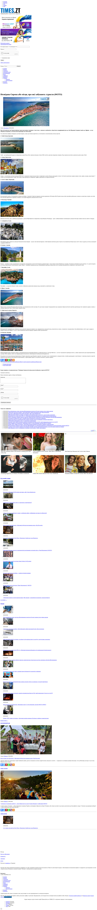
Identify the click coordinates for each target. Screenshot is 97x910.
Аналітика (5, 70)
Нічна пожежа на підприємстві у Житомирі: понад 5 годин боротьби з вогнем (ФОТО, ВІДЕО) (29, 423)
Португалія (22, 361)
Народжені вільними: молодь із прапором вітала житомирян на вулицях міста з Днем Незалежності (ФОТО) (27, 550)
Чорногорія (38, 361)
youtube (5, 5)
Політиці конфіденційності (75, 895)
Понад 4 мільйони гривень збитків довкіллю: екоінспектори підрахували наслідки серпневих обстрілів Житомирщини (35, 417)
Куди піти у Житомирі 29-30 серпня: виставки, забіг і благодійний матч (24, 413)
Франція (34, 361)
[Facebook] (2, 360)
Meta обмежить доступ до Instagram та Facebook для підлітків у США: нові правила (27, 428)
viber (4, 6)
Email (2, 388)
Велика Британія (12, 361)
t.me (4, 4)
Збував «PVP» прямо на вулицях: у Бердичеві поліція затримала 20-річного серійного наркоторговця (31, 424)
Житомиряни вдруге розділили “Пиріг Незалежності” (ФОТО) (17, 585)
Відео (4, 74)
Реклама (5, 81)
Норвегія (18, 361)
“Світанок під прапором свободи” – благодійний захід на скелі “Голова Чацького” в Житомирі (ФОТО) (24, 803)
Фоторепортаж (6, 73)
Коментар (3, 377)
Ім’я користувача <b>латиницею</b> (9, 46)
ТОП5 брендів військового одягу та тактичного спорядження (22, 420)
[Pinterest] (6, 360)
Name (2, 385)
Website (2, 392)
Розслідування (9, 80)
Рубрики (5, 78)
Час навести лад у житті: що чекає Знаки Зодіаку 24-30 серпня (17, 561)
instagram (5, 2)
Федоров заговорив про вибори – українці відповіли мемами (17, 573)
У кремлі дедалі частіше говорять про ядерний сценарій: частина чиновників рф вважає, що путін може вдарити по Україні (36, 426)
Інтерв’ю (8, 79)
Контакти (5, 82)
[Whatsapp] (8, 360)
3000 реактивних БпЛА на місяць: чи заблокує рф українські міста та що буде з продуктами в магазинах (31, 414)
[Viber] (11, 360)
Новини (5, 69)
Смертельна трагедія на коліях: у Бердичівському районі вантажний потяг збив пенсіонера (28, 412)
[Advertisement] (48, 89)
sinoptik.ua (7, 863)
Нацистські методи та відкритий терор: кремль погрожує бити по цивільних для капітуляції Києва (30, 419)
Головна (5, 68)
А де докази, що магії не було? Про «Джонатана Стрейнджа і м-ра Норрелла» (20, 538)
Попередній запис (7, 364)
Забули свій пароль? (5, 62)
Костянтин (6, 128)
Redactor (6, 756)
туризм (31, 361)
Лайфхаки (5, 75)
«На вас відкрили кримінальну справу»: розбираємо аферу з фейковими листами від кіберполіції (25, 513)
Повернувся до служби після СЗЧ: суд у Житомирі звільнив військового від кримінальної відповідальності (32, 416)
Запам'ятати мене (6, 57)
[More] (13, 360)
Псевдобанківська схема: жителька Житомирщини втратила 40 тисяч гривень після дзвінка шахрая (30, 411)
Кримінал (5, 76)
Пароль (2, 49)
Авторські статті (7, 72)
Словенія (27, 361)
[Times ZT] (48, 11)
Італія (7, 361)
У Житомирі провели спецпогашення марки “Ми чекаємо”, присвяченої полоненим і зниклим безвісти (26, 597)
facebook (5, 1)
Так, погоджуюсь (7, 897)
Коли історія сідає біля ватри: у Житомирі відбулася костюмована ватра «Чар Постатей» (23, 525)
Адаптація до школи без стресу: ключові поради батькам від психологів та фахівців (27, 418)
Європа (4, 361)
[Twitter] (4, 360)
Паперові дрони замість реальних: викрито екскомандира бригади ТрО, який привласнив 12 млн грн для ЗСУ (33, 422)
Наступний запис (7, 365)
